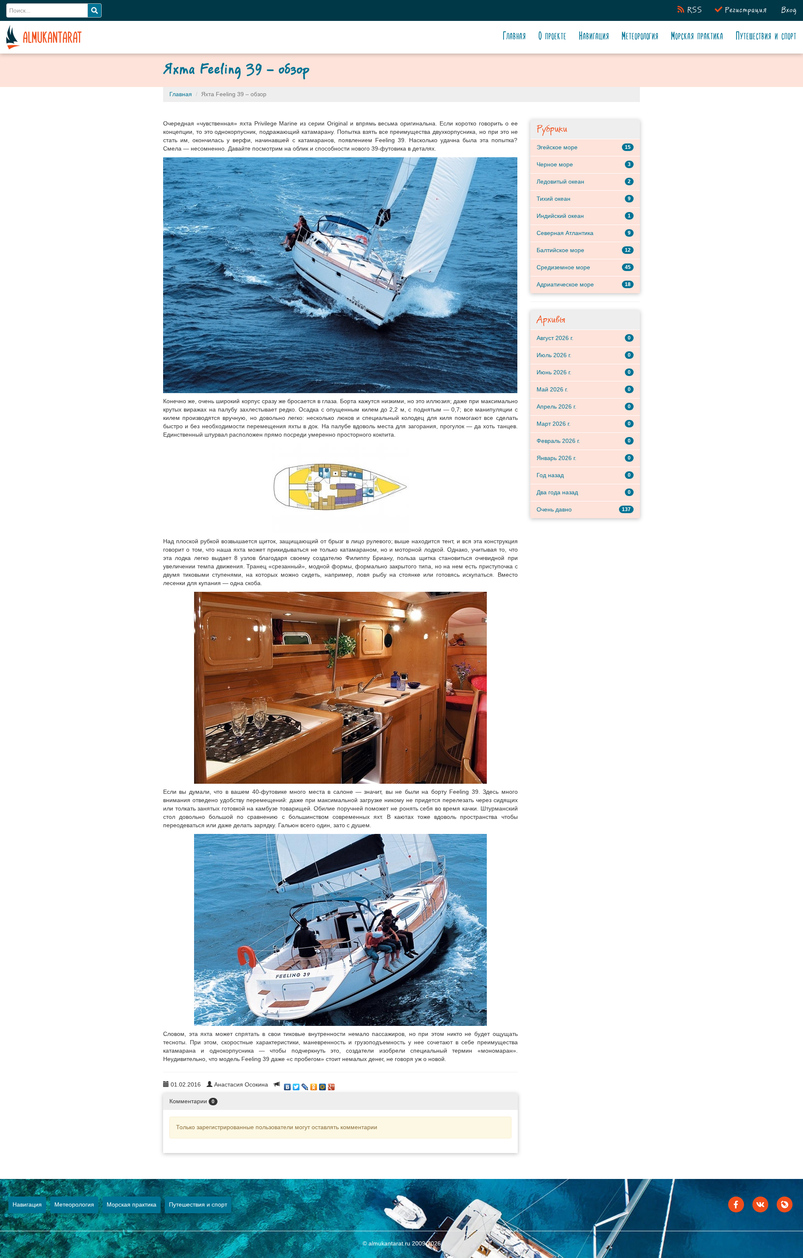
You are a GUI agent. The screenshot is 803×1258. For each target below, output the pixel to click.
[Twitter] (296, 1085)
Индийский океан (560, 215)
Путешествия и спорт (766, 37)
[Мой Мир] (322, 1085)
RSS (693, 10)
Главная (514, 37)
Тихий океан (553, 198)
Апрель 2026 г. (556, 406)
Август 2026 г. (555, 338)
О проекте (553, 37)
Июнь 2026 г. (554, 372)
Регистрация (745, 10)
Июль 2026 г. (554, 355)
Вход (788, 10)
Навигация (594, 37)
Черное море (555, 164)
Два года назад (557, 492)
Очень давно (554, 509)
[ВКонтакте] (287, 1085)
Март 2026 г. (553, 423)
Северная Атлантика (565, 233)
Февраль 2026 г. (558, 440)
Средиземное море (563, 267)
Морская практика (697, 37)
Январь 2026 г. (556, 458)
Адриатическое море (565, 284)
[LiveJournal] (305, 1085)
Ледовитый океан (560, 181)
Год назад (550, 475)
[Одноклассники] (313, 1085)
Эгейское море (557, 147)
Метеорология (640, 37)
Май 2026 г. (552, 389)
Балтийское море (560, 250)
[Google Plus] (331, 1085)
